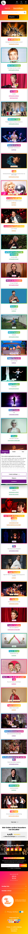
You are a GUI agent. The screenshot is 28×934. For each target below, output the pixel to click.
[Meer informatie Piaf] (14, 541)
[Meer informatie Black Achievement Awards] (14, 726)
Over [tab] (23, 451)
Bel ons (14, 878)
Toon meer (13, 822)
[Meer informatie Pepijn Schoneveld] (14, 700)
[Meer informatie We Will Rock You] (14, 34)
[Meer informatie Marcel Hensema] (14, 327)
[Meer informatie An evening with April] (14, 194)
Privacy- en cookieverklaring (14, 927)
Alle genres (12, 16)
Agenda (7, 8)
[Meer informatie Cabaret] (14, 430)
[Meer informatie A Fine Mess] (14, 593)
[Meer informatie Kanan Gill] (14, 301)
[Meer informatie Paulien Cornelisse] (14, 619)
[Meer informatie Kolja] (14, 166)
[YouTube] (16, 849)
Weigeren (14, 478)
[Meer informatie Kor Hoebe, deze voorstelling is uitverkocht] (14, 87)
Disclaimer (14, 931)
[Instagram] (12, 849)
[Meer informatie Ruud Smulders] (14, 378)
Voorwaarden (14, 929)
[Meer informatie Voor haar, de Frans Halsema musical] (14, 513)
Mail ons (14, 876)
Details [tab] (14, 451)
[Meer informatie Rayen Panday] (14, 404)
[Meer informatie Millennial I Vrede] (14, 114)
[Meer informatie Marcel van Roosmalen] (14, 275)
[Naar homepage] (3, 2)
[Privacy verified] (11, 912)
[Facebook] (7, 849)
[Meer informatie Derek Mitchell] (14, 645)
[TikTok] (20, 849)
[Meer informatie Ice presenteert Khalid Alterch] (14, 221)
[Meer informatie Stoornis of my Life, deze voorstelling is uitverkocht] (14, 140)
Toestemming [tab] (5, 451)
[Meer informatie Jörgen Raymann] (14, 567)
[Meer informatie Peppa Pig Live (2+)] (14, 353)
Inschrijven (23, 865)
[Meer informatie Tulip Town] (14, 806)
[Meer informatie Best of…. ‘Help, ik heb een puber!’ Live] (14, 673)
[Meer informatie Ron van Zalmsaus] (14, 60)
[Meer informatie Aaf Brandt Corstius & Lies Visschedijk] (14, 248)
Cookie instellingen (13, 474)
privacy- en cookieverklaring (16, 868)
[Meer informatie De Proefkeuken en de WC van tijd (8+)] (14, 753)
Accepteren (14, 481)
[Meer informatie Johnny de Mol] (14, 780)
